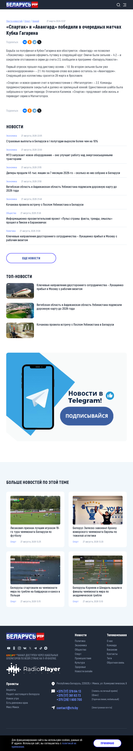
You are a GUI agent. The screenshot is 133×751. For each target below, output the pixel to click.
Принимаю (107, 743)
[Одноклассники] (30, 42)
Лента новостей (14, 21)
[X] (39, 42)
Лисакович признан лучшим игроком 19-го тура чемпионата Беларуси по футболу (35, 531)
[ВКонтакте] (25, 42)
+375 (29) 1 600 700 (88, 699)
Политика (11, 230)
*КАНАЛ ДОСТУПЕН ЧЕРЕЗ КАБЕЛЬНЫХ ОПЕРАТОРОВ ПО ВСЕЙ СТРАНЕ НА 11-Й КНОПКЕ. (32, 656)
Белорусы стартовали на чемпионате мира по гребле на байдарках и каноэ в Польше (35, 591)
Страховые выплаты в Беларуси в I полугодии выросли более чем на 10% (52, 141)
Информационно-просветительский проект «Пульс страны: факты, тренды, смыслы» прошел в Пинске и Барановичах (59, 220)
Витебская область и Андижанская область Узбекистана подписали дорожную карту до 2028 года (61, 188)
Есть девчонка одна (17, 702)
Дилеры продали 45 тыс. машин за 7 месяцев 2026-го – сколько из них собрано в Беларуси (63, 173)
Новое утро (12, 698)
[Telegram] (34, 42)
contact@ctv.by (84, 708)
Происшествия (83, 658)
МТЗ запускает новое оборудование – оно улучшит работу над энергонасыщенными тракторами (59, 157)
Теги (109, 658)
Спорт (27, 21)
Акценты (11, 689)
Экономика (11, 135)
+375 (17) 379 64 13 (87, 691)
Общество (11, 213)
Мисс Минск (12, 707)
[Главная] (23, 5)
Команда (112, 645)
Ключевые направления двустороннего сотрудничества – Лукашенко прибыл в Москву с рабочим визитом (61, 238)
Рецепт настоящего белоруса (22, 694)
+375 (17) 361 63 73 (78, 695)
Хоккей (35, 21)
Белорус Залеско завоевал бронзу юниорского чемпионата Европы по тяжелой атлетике (95, 531)
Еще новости (31, 258)
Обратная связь (115, 662)
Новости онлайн (83, 671)
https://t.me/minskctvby (19, 354)
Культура (80, 662)
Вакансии (112, 649)
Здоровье (80, 666)
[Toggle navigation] (124, 5)
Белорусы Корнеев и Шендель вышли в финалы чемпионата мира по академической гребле (97, 591)
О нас (110, 640)
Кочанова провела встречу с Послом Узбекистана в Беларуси (44, 204)
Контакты (112, 653)
